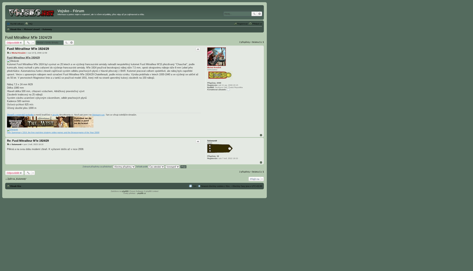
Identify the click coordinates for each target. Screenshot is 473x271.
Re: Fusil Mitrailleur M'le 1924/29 (28, 140)
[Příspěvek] (8, 53)
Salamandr (212, 141)
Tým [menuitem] (194, 186)
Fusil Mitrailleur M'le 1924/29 (28, 37)
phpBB (125, 191)
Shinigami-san (98, 115)
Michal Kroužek (214, 67)
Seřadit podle (142, 166)
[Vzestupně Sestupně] (172, 166)
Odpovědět (13, 42)
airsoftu (55, 115)
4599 (219, 83)
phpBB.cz (141, 193)
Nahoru (261, 135)
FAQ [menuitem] (30, 24)
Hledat (254, 14)
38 (218, 156)
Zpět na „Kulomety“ (16, 179)
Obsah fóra (15, 186)
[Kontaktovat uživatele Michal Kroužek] (228, 90)
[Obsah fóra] (31, 12)
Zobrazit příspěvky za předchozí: (98, 166)
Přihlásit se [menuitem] (257, 24)
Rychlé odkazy (17, 24)
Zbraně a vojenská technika (20, 115)
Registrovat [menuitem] (242, 24)
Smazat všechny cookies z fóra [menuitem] (215, 186)
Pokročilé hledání (259, 14)
